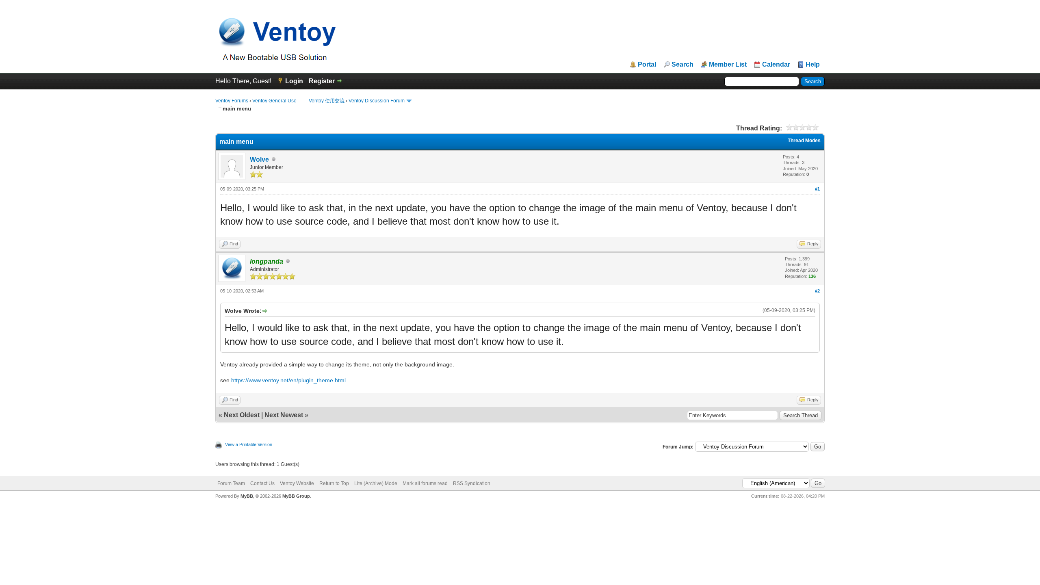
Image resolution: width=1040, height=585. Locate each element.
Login (294, 81)
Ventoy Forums (231, 101)
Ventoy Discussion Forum (377, 101)
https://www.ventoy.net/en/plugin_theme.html (288, 380)
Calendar (776, 64)
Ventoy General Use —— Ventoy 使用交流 (298, 101)
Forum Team (231, 483)
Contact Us (262, 483)
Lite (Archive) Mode (375, 483)
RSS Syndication (471, 483)
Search (682, 64)
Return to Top (334, 483)
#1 (817, 188)
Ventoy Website (297, 483)
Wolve (259, 159)
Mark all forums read (425, 483)
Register (322, 81)
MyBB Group (296, 496)
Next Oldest (242, 415)
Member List (728, 64)
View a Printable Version (248, 444)
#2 (817, 290)
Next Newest (283, 415)
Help (813, 64)
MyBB (246, 496)
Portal (647, 64)
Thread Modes (804, 140)
